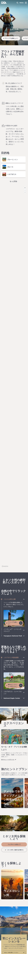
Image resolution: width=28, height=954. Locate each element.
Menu (21, 3)
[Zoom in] (25, 188)
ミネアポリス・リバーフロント (13, 692)
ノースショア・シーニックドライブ (13, 630)
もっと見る (13, 181)
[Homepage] (3, 3)
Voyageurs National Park (13, 636)
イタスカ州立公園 (10, 599)
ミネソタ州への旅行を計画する (15, 850)
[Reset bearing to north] (25, 192)
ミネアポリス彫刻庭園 (11, 657)
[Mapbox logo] (5, 566)
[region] (14, 377)
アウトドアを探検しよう (11, 38)
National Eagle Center (12, 698)
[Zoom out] (25, 190)
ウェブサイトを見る (13, 844)
